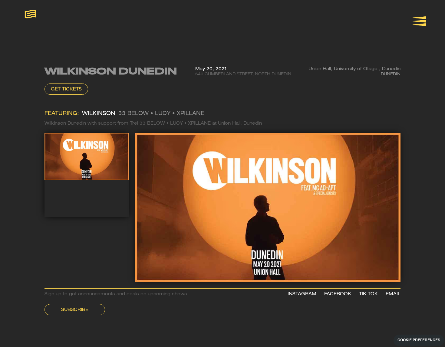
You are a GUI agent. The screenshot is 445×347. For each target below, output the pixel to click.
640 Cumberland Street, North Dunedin (243, 75)
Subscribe (74, 310)
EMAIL (393, 294)
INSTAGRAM (302, 294)
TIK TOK (368, 294)
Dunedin (390, 75)
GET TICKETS (66, 89)
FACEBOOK (337, 294)
